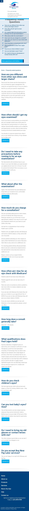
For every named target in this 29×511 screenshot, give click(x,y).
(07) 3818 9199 (13, 11)
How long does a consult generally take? (16, 43)
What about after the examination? (14, 36)
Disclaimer (7, 508)
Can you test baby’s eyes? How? (14, 51)
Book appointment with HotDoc (11, 61)
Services (4, 485)
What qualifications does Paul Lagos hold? (15, 46)
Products (4, 482)
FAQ (2, 492)
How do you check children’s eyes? (14, 49)
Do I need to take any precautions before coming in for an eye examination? (16, 33)
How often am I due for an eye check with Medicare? (16, 40)
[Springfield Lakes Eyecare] (14, 4)
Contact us (5, 104)
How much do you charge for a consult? (15, 38)
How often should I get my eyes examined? (13, 29)
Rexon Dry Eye (6, 489)
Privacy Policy (13, 508)
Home (3, 476)
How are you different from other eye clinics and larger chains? (14, 25)
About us (4, 479)
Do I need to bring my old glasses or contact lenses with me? (14, 53)
